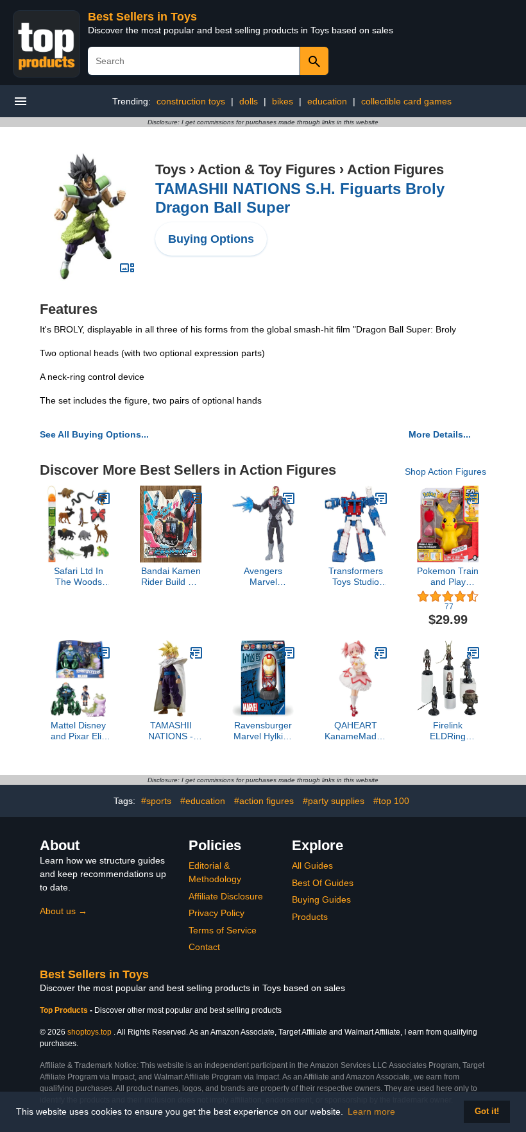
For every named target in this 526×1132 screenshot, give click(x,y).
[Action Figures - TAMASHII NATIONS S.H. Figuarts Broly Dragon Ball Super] (90, 216)
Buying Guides (321, 899)
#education (202, 801)
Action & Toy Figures (266, 169)
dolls (248, 101)
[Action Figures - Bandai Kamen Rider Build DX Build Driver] (196, 498)
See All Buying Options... (94, 434)
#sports (156, 801)
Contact (204, 947)
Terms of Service (223, 930)
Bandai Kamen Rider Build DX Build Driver (171, 576)
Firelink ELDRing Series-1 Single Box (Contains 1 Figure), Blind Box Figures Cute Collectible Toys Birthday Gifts (448, 731)
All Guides (312, 865)
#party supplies (333, 801)
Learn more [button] (371, 1111)
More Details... (440, 434)
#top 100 (391, 801)
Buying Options (211, 239)
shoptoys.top (89, 1032)
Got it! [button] (487, 1111)
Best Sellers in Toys (142, 16)
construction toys (191, 101)
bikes (282, 101)
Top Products (65, 1010)
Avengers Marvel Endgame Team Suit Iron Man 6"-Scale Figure (263, 576)
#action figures (264, 801)
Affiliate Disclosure (226, 896)
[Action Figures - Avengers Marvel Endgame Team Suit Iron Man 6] (288, 498)
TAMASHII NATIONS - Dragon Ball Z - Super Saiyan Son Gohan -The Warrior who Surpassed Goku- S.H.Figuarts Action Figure (170, 731)
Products (310, 917)
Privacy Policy (216, 913)
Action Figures (395, 169)
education (327, 101)
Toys (170, 169)
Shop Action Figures (445, 471)
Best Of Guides (322, 883)
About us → (63, 911)
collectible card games (406, 101)
